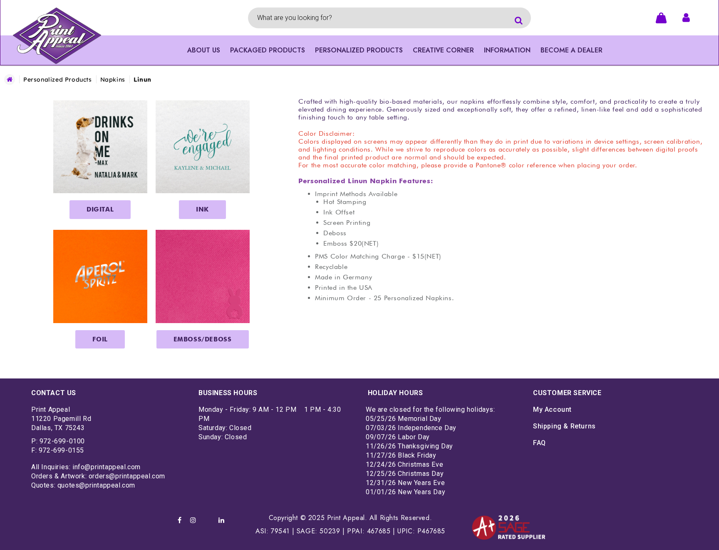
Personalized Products (57, 79)
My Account (552, 409)
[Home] (9, 79)
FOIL (99, 339)
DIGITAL (100, 209)
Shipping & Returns (564, 426)
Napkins (112, 79)
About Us (203, 50)
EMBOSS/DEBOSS (203, 339)
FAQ (539, 443)
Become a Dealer (571, 50)
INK (202, 209)
